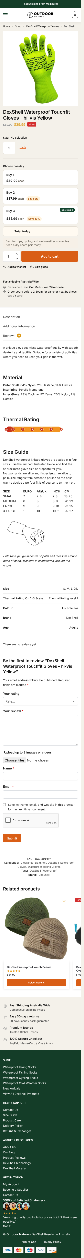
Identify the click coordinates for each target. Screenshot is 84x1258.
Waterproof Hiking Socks (19, 1067)
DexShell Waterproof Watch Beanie (29, 967)
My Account (11, 1184)
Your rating (11, 694)
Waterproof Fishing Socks (20, 1072)
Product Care (12, 1120)
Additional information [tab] (19, 326)
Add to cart (50, 256)
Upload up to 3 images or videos (28, 752)
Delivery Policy (13, 1125)
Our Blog (9, 1152)
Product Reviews (14, 1157)
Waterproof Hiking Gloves (44, 866)
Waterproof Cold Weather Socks (24, 1083)
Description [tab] (11, 317)
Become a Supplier (15, 1189)
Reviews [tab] (11, 336)
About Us (9, 1147)
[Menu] (9, 15)
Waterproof (49, 870)
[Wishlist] (64, 901)
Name (8, 768)
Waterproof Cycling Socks (20, 1077)
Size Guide (10, 1115)
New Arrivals (11, 1088)
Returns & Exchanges (17, 1131)
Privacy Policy (51, 1241)
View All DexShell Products (21, 1093)
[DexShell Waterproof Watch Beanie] (36, 929)
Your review (13, 711)
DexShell (40, 862)
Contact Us (10, 1109)
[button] (74, 15)
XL (9, 147)
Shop (18, 26)
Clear (23, 147)
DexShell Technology (17, 1163)
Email (8, 787)
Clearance (27, 862)
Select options (36, 982)
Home (6, 26)
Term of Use (28, 1241)
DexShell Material (14, 1168)
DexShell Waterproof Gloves (42, 26)
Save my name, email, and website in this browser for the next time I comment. (41, 807)
